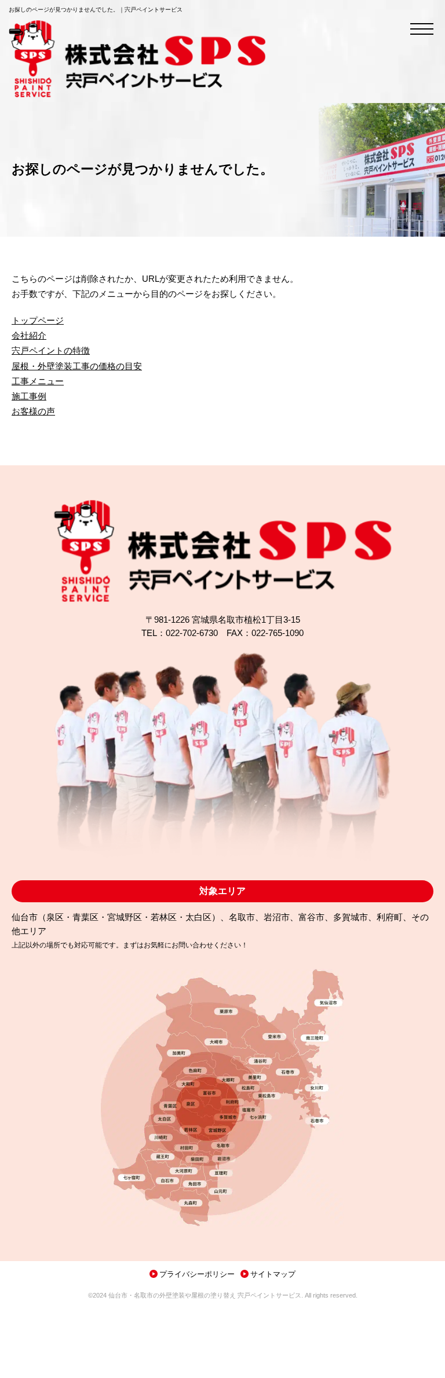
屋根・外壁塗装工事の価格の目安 (77, 366)
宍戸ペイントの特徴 (51, 350)
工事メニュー (38, 381)
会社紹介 (29, 335)
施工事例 (29, 396)
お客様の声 (33, 411)
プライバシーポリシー (197, 1274)
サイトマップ (273, 1274)
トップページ (38, 320)
